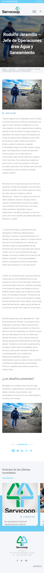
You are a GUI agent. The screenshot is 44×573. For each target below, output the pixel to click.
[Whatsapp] (26, 451)
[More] (31, 451)
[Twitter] (18, 451)
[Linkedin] (22, 451)
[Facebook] (13, 451)
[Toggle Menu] (34, 11)
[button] (40, 11)
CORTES (39, 1)
